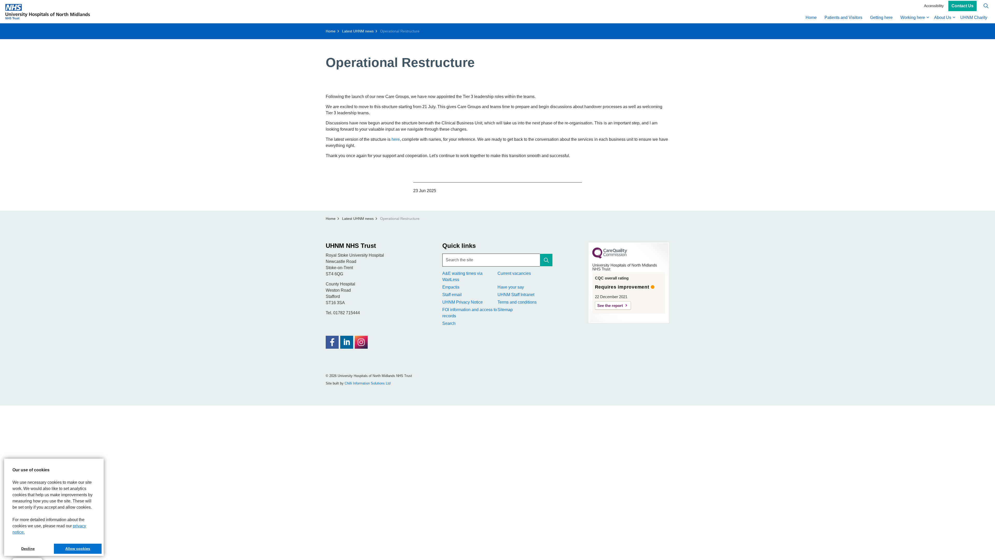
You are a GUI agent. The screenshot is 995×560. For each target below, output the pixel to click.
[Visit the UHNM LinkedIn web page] (346, 342)
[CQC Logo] (609, 257)
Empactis (450, 287)
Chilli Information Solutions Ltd (367, 383)
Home (811, 17)
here (396, 139)
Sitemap (505, 309)
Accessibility (934, 6)
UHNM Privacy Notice (462, 302)
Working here (912, 17)
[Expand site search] (986, 6)
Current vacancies (514, 273)
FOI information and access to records (469, 312)
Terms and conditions (517, 302)
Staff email (452, 294)
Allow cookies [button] (77, 549)
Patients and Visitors (843, 17)
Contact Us (962, 6)
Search (449, 323)
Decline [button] (27, 549)
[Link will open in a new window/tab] (332, 342)
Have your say (510, 287)
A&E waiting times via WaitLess (462, 276)
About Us (942, 17)
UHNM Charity (973, 17)
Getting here (881, 17)
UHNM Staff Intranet (515, 294)
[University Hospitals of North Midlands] (47, 11)
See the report (610, 305)
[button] (546, 260)
